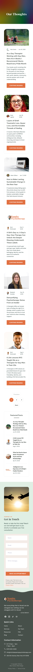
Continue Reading (16, 85)
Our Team (21, 629)
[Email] (16, 616)
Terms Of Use (21, 668)
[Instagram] (9, 616)
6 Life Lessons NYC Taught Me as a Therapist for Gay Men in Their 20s (16, 361)
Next (16, 405)
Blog (5, 635)
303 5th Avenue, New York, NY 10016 (18, 656)
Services (6, 629)
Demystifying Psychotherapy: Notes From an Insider (16, 300)
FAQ (19, 632)
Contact (20, 635)
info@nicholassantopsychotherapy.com (19, 652)
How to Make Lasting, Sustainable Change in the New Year (16, 182)
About (20, 626)
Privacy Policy (9, 585)
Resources (7, 632)
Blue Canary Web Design (16, 666)
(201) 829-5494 (11, 649)
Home (6, 626)
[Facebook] (5, 616)
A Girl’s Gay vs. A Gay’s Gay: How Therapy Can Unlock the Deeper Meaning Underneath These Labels (16, 237)
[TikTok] (13, 616)
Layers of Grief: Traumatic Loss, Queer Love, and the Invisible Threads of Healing (16, 124)
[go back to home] (13, 599)
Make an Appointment (17, 573)
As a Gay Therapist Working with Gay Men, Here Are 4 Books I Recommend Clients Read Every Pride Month (16, 58)
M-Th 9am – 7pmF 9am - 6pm (12, 645)
